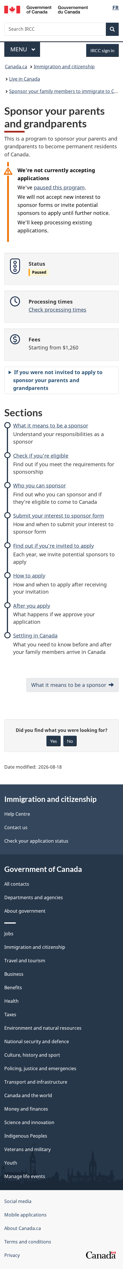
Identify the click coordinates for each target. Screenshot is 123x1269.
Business (13, 974)
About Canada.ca (22, 1228)
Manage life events (24, 1176)
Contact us (15, 827)
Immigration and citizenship (64, 66)
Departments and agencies (33, 897)
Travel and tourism (24, 960)
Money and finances (26, 1109)
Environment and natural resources (43, 1028)
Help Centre (17, 814)
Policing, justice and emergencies (40, 1068)
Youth (10, 1163)
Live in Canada (24, 79)
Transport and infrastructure (35, 1082)
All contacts (16, 884)
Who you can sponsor (39, 485)
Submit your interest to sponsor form (58, 515)
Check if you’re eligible (40, 455)
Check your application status (36, 841)
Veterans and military (27, 1149)
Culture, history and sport (32, 1055)
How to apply (29, 575)
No (70, 741)
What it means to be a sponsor (50, 425)
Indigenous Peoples (25, 1136)
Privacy (12, 1255)
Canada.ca (16, 66)
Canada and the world (28, 1095)
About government (24, 911)
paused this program (59, 187)
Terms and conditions (27, 1242)
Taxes (10, 1014)
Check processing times (57, 309)
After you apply (31, 605)
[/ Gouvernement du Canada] (46, 9)
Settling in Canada (35, 635)
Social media (17, 1201)
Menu (19, 49)
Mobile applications (25, 1215)
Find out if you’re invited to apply (53, 545)
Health (11, 1001)
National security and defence (36, 1041)
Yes (53, 741)
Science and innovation (29, 1122)
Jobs (8, 933)
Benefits (13, 987)
